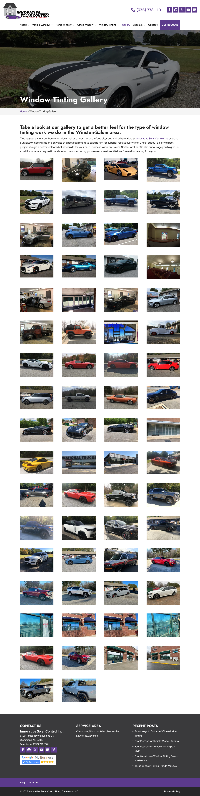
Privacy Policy (172, 791)
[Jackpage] (54, 750)
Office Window (85, 25)
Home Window (64, 25)
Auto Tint (34, 782)
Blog (22, 782)
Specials (137, 25)
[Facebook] (169, 10)
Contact (153, 25)
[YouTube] (188, 10)
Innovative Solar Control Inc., (153, 138)
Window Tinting (107, 25)
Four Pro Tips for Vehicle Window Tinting (157, 741)
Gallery (126, 25)
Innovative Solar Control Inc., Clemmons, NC (53, 791)
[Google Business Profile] (194, 10)
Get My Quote (170, 25)
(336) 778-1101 (149, 10)
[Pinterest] (175, 10)
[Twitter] (182, 10)
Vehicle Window (41, 25)
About (23, 25)
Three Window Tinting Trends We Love (156, 766)
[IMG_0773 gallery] (36, 311)
